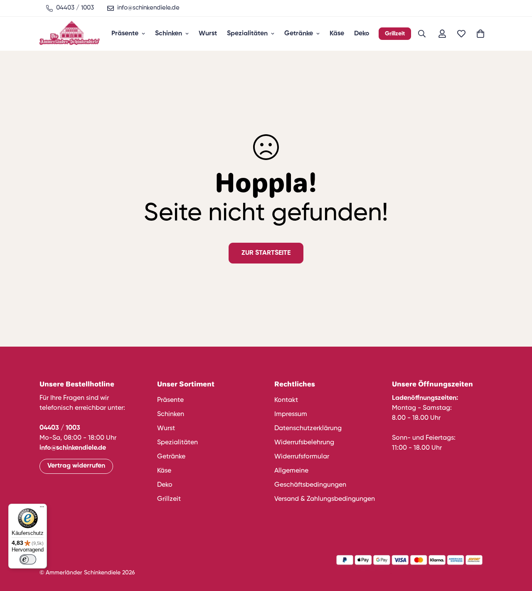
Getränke (298, 33)
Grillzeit (395, 34)
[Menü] (42, 509)
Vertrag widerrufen (76, 466)
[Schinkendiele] (69, 34)
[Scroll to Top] (515, 545)
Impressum (290, 414)
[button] (480, 33)
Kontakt (286, 400)
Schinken (168, 33)
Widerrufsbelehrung (304, 442)
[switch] (28, 559)
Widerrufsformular (301, 456)
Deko (361, 33)
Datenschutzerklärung (308, 428)
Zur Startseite (266, 253)
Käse (337, 33)
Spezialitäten (247, 33)
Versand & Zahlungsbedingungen (324, 499)
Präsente (124, 33)
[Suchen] (422, 34)
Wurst (208, 33)
